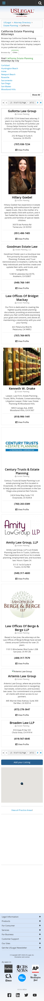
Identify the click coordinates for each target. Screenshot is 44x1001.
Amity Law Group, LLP (22, 542)
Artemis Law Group (22, 676)
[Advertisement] (22, 839)
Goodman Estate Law (22, 246)
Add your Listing (22, 762)
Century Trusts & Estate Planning (22, 471)
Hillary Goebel (22, 197)
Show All (36, 95)
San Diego (5, 83)
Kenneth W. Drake (22, 388)
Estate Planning (11, 25)
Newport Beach (8, 74)
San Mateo (6, 86)
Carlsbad (5, 65)
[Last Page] (40, 102)
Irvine (3, 71)
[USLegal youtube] (35, 995)
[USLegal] (22, 9)
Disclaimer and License (22, 957)
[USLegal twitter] (26, 995)
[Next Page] (37, 102)
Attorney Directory (22, 22)
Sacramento (6, 80)
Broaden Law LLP (22, 723)
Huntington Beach (9, 68)
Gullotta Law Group (22, 111)
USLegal (7, 22)
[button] (22, 783)
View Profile (23, 150)
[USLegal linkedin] (18, 995)
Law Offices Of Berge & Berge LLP (22, 628)
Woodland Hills (8, 89)
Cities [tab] (15, 52)
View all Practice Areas (21, 810)
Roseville (5, 77)
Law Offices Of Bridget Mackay (22, 298)
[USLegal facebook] (9, 995)
